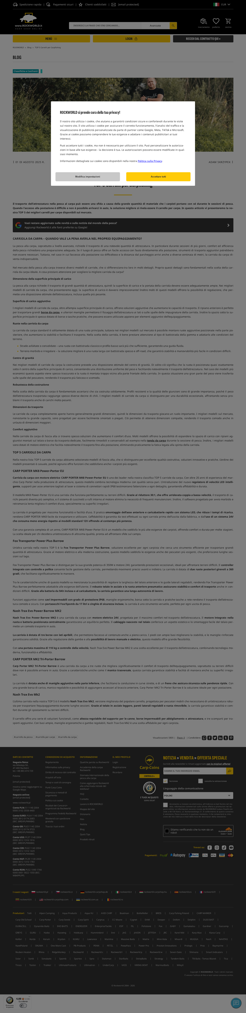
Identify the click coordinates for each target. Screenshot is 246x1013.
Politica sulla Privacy (150, 161)
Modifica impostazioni (87, 176)
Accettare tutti (158, 176)
